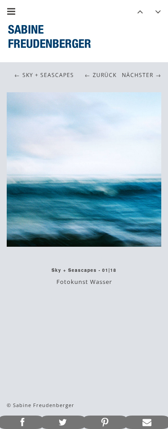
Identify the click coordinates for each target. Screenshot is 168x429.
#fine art (128, 299)
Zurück (104, 75)
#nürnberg (117, 311)
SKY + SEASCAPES (48, 75)
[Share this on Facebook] (21, 422)
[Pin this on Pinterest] (105, 422)
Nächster (137, 75)
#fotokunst (24, 311)
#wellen (149, 311)
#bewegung (42, 299)
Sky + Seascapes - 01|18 (84, 270)
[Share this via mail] (147, 422)
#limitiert (59, 311)
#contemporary (88, 299)
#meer (87, 311)
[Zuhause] (49, 36)
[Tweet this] (63, 422)
